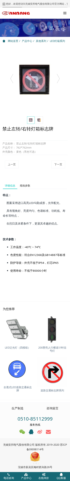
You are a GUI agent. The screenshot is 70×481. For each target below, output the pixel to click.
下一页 (58, 164)
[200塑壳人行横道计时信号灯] (52, 329)
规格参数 (25, 185)
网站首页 (12, 41)
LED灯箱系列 (57, 41)
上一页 (12, 164)
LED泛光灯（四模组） (17, 347)
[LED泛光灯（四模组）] (17, 329)
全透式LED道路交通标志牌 (18, 388)
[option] (35, 80)
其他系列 (41, 41)
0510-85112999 (35, 418)
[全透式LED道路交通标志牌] (17, 369)
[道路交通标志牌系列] (52, 372)
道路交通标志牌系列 (52, 390)
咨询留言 (52, 408)
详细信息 (10, 185)
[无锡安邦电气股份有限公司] (16, 13)
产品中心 (27, 41)
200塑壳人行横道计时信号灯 (52, 349)
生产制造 (18, 408)
